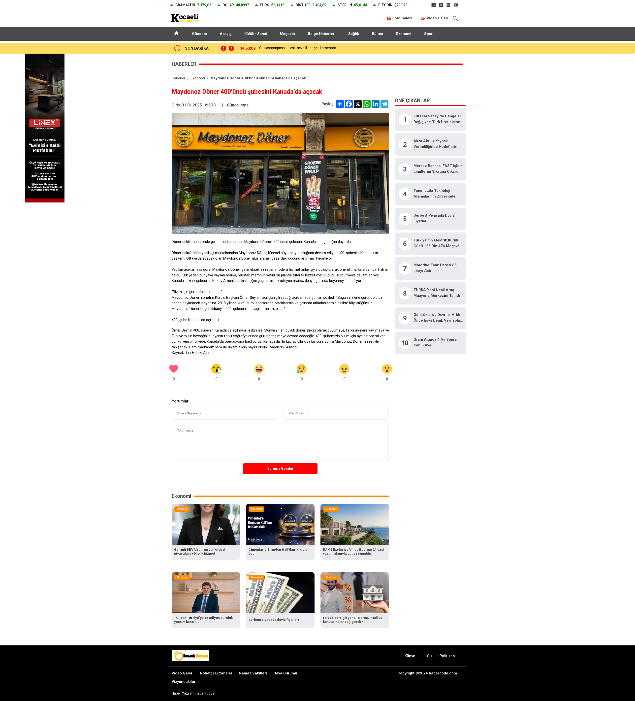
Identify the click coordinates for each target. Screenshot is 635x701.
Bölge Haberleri (321, 34)
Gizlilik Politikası (441, 656)
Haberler (178, 78)
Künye (410, 656)
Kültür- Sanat (255, 34)
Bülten (377, 34)
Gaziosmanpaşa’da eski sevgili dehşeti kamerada (297, 48)
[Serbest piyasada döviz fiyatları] (280, 592)
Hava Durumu (285, 673)
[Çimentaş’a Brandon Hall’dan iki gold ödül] (280, 524)
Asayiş (225, 34)
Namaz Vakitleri (253, 673)
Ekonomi (403, 34)
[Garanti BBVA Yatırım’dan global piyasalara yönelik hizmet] (206, 524)
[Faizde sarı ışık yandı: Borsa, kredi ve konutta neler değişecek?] (354, 592)
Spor (428, 34)
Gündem (199, 34)
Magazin (287, 34)
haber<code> (206, 693)
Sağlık (353, 34)
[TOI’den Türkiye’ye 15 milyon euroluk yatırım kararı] (206, 592)
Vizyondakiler (183, 681)
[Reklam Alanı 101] (44, 127)
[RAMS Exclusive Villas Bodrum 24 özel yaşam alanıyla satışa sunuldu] (354, 524)
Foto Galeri (401, 18)
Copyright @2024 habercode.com (427, 673)
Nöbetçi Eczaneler (216, 673)
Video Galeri (437, 18)
